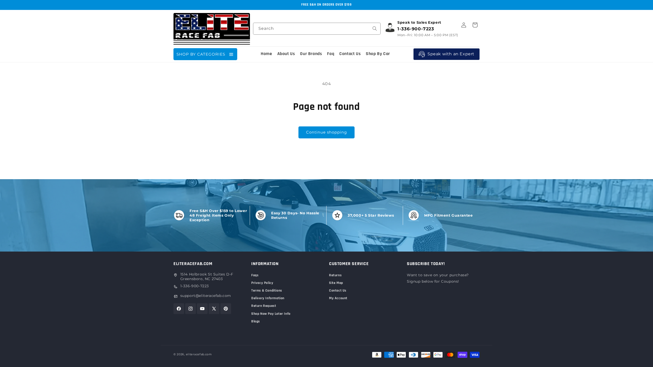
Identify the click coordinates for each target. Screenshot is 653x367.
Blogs (255, 321)
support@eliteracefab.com (205, 295)
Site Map (336, 283)
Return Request (263, 306)
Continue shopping (326, 132)
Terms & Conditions (266, 290)
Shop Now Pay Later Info (271, 313)
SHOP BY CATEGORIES (201, 54)
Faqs (254, 275)
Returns (335, 275)
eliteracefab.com (199, 354)
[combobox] (316, 28)
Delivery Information (267, 298)
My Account (338, 298)
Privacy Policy (262, 283)
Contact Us (337, 290)
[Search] (374, 28)
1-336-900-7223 (194, 286)
